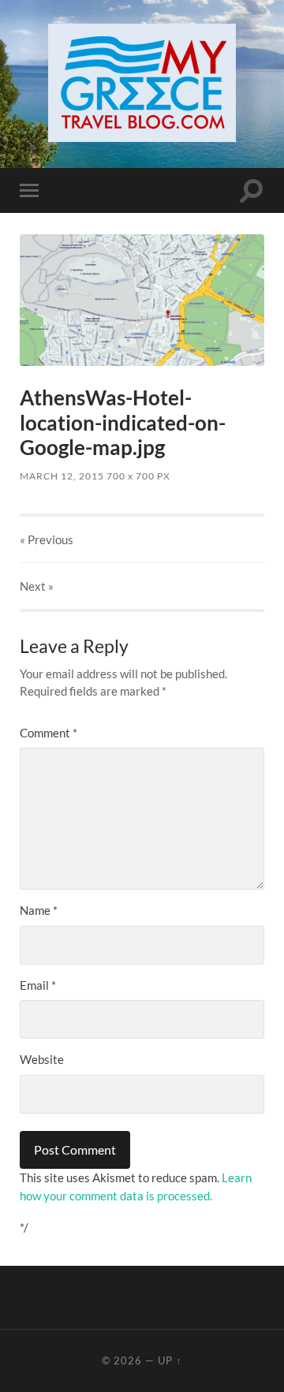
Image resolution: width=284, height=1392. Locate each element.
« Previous (46, 539)
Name (39, 910)
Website (42, 1059)
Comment (48, 733)
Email (38, 985)
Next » (37, 586)
